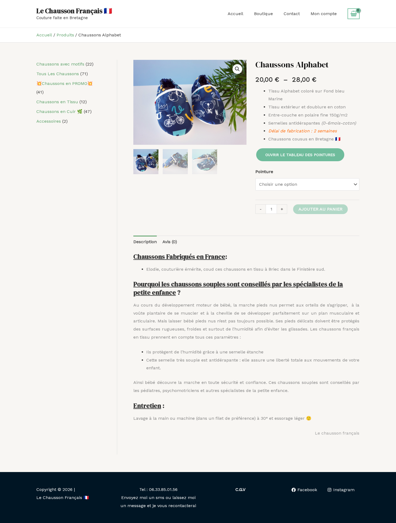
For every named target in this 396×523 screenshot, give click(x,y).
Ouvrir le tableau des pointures (300, 155)
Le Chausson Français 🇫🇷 (74, 10)
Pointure (264, 171)
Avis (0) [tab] (169, 241)
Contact (292, 13)
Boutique (263, 13)
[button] (237, 69)
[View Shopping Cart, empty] (354, 13)
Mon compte (324, 13)
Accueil (235, 13)
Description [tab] (145, 241)
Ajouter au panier (320, 209)
